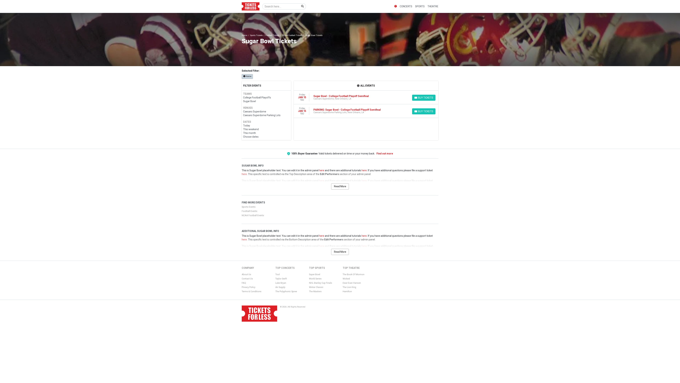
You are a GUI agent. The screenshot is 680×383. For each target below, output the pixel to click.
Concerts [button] (406, 6)
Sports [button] (420, 6)
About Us (246, 274)
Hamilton (347, 291)
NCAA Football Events (253, 215)
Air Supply (280, 287)
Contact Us (247, 278)
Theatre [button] (432, 6)
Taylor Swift (281, 278)
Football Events (249, 211)
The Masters (315, 291)
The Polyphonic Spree (286, 291)
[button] (395, 6)
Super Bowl (314, 274)
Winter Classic (316, 287)
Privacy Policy (248, 287)
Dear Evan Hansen (352, 283)
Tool (277, 274)
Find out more (384, 153)
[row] (366, 97)
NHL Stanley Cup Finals (320, 283)
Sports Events (249, 207)
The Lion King (349, 287)
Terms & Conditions (251, 291)
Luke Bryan (280, 283)
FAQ (244, 283)
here (321, 170)
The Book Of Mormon (353, 274)
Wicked (346, 278)
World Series (315, 278)
